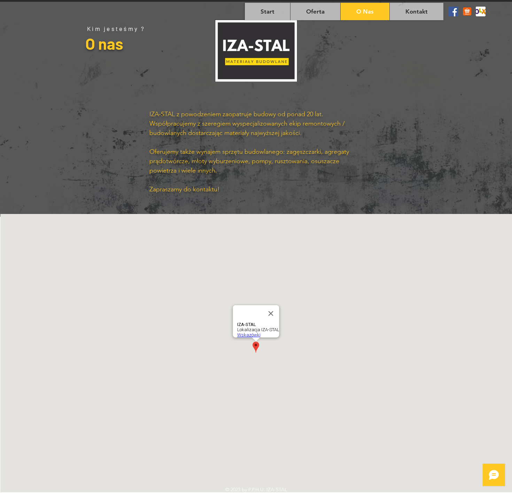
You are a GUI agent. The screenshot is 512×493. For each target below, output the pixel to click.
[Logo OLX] (481, 11)
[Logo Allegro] (467, 11)
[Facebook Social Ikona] (453, 11)
